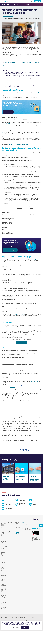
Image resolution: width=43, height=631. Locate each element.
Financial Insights (3, 602)
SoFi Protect (3, 580)
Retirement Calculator (25, 528)
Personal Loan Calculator (26, 525)
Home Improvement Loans (3, 556)
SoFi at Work (3, 603)
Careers (9, 527)
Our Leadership (10, 521)
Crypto (2, 601)
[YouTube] (41, 528)
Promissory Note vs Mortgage (10, 62)
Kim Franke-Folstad (8, 16)
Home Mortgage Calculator (26, 524)
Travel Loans (3, 561)
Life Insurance (3, 586)
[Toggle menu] (3, 1)
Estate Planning (3, 588)
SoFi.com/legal (12, 387)
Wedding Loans (3, 562)
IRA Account (3, 576)
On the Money (10, 531)
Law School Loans (4, 543)
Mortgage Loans (3, 563)
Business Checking (4, 607)
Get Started (37, 1)
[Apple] (35, 532)
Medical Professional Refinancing (3, 530)
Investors (9, 526)
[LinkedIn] (26, 450)
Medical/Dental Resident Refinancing (3, 524)
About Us (9, 519)
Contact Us (9, 530)
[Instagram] (39, 528)
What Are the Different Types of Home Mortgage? (18, 144)
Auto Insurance (3, 585)
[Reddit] (29, 450)
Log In (32, 1)
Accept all (25, 627)
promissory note (36, 92)
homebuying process (34, 259)
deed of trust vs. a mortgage (15, 293)
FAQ (24, 64)
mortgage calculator (10, 123)
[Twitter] (23, 450)
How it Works (10, 522)
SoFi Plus (2, 519)
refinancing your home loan (19, 314)
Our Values (10, 523)
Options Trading (3, 579)
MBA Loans (3, 545)
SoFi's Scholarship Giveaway (26, 529)
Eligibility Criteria (17, 527)
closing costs (31, 271)
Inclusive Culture (10, 528)
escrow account (31, 302)
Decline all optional (15, 627)
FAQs (9, 532)
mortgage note (28, 125)
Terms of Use (17, 521)
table (9, 398)
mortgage (4, 132)
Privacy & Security (17, 519)
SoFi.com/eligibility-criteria (35, 381)
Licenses (16, 524)
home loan (31, 97)
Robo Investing (3, 575)
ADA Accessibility (18, 528)
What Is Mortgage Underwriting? (15, 319)
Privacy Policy (36, 624)
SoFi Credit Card (3, 589)
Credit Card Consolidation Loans (3, 553)
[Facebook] (20, 450)
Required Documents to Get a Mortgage (31, 62)
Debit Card (3, 597)
